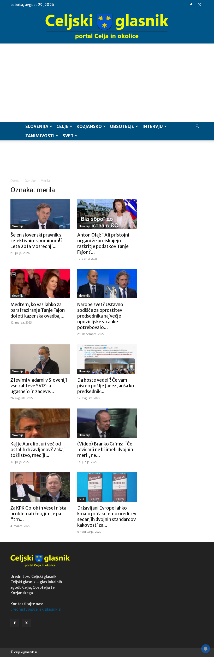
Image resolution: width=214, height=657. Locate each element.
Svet (68, 135)
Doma (15, 180)
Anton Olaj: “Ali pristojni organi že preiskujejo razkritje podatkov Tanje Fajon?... (103, 243)
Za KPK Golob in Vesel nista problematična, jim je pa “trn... (38, 513)
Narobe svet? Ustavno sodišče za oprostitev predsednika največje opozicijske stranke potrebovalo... (100, 316)
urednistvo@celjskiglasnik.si (35, 609)
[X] (200, 4)
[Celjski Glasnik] (107, 27)
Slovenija (36, 126)
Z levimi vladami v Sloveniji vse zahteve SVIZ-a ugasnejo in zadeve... (38, 385)
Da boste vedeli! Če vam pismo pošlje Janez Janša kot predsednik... (106, 385)
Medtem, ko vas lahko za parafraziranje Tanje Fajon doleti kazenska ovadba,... (37, 310)
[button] (197, 126)
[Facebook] (191, 4)
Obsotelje (122, 126)
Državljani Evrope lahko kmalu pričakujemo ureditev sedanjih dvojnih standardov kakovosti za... (106, 516)
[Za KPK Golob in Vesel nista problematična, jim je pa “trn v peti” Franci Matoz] (40, 487)
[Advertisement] (107, 82)
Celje (62, 126)
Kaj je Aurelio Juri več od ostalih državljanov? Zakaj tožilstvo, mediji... (37, 449)
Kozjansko (89, 126)
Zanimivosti (40, 135)
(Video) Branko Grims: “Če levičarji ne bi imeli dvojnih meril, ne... (105, 449)
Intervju (152, 126)
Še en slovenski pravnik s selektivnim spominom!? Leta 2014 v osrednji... (36, 240)
